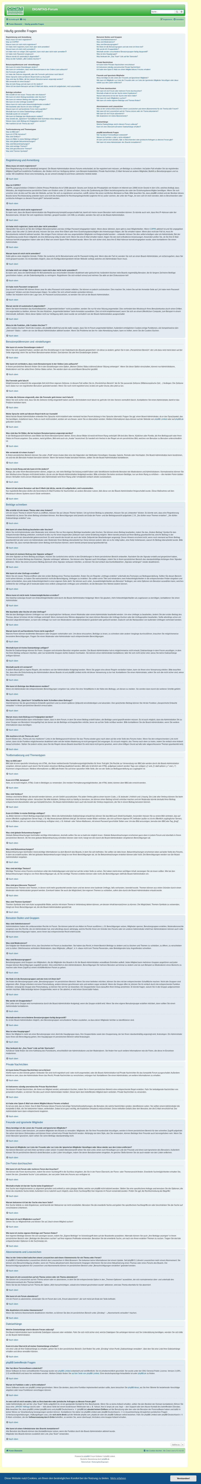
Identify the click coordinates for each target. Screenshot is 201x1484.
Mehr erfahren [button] (118, 1478)
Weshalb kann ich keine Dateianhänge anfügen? (24, 111)
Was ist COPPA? (12, 42)
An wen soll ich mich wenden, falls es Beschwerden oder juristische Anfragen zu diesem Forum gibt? (135, 140)
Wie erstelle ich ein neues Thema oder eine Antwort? (26, 95)
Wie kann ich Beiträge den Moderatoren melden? (24, 116)
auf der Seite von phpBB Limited (85, 1373)
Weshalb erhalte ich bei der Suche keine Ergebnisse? (117, 93)
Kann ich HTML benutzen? (16, 134)
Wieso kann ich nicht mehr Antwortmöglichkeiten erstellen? (28, 104)
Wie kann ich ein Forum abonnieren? (110, 113)
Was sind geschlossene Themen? (19, 149)
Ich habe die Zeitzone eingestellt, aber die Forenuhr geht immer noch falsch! (35, 74)
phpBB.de (179, 419)
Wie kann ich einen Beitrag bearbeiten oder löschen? (26, 97)
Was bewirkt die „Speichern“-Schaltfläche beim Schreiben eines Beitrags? (34, 119)
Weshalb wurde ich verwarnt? (17, 114)
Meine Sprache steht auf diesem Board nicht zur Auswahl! (28, 77)
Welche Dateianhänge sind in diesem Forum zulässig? (117, 124)
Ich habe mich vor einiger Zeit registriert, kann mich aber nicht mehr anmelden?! (36, 52)
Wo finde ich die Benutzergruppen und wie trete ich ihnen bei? (120, 47)
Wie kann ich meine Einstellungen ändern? (22, 67)
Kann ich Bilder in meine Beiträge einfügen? (22, 139)
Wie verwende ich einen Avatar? (18, 81)
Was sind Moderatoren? (106, 42)
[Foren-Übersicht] (18, 10)
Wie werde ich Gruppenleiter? (108, 49)
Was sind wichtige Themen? (16, 146)
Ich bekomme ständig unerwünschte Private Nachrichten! (118, 67)
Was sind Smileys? (13, 136)
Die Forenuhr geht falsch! (15, 72)
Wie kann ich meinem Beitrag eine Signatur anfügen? (26, 99)
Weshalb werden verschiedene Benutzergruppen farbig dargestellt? (122, 52)
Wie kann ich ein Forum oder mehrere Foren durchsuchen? (119, 91)
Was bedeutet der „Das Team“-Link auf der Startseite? (117, 56)
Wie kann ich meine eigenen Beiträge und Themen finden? (119, 100)
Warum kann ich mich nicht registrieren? (21, 44)
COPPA (153, 229)
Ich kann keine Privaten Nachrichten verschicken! (116, 65)
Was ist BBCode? (12, 132)
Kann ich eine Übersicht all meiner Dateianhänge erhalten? (119, 127)
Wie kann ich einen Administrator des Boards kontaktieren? (119, 142)
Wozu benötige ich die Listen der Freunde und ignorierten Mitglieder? (123, 78)
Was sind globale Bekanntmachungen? (20, 141)
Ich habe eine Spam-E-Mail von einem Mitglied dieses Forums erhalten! (123, 69)
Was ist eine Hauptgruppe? (107, 54)
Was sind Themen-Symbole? (17, 151)
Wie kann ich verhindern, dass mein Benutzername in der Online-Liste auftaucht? (37, 69)
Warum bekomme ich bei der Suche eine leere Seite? (117, 96)
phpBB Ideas (133, 1387)
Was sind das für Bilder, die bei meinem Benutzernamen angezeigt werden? (34, 79)
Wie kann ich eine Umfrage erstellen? (20, 102)
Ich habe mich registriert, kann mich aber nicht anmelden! (27, 47)
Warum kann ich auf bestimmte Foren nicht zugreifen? (26, 109)
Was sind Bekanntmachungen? (18, 144)
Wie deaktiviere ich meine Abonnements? (112, 116)
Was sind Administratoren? (107, 40)
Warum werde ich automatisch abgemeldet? (22, 56)
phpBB (86, 1456)
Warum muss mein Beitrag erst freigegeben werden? (26, 121)
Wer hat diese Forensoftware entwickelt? (112, 135)
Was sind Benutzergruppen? (107, 44)
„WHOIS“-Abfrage (22, 1407)
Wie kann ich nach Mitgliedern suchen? (111, 98)
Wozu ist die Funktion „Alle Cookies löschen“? (23, 59)
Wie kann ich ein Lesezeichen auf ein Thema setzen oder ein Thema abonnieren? (127, 111)
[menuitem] (23, 19)
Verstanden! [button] (183, 1478)
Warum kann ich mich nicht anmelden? (20, 49)
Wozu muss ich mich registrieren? (19, 40)
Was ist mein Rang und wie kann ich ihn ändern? (24, 84)
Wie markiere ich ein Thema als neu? (20, 124)
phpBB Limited (161, 419)
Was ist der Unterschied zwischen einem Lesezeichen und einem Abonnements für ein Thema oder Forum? (137, 109)
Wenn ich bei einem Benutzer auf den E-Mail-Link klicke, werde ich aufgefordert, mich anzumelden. (43, 86)
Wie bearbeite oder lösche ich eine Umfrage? (23, 107)
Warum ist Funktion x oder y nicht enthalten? (113, 137)
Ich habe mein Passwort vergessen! (19, 54)
